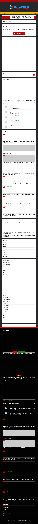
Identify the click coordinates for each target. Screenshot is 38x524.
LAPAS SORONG (6, 297)
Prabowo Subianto (6, 319)
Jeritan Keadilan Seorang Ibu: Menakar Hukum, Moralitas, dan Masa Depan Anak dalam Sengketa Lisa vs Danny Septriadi (23, 17)
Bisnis (4, 272)
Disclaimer (5, 515)
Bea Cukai (5, 268)
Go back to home (19, 33)
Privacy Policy (5, 511)
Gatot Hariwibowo (6, 274)
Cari (3, 73)
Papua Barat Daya (16, 115)
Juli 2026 (4, 244)
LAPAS (4, 295)
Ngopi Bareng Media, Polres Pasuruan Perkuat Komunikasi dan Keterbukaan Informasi (18, 194)
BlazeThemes (27, 520)
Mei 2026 (4, 248)
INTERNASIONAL (6, 278)
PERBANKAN (5, 309)
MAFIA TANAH (5, 301)
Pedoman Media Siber (6, 513)
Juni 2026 (4, 246)
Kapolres (4, 289)
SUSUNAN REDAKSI (6, 507)
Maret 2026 (5, 252)
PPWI (7, 206)
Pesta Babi (5, 313)
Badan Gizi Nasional (6, 262)
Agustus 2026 (5, 242)
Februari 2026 (5, 254)
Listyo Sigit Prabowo (6, 299)
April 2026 (4, 250)
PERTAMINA (5, 311)
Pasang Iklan (5, 509)
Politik (4, 315)
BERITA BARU (11, 110)
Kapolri (4, 291)
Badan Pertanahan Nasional (7, 264)
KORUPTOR (5, 293)
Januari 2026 (5, 256)
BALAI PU (5, 266)
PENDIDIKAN (5, 307)
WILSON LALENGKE (6, 321)
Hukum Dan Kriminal (6, 276)
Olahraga (4, 303)
